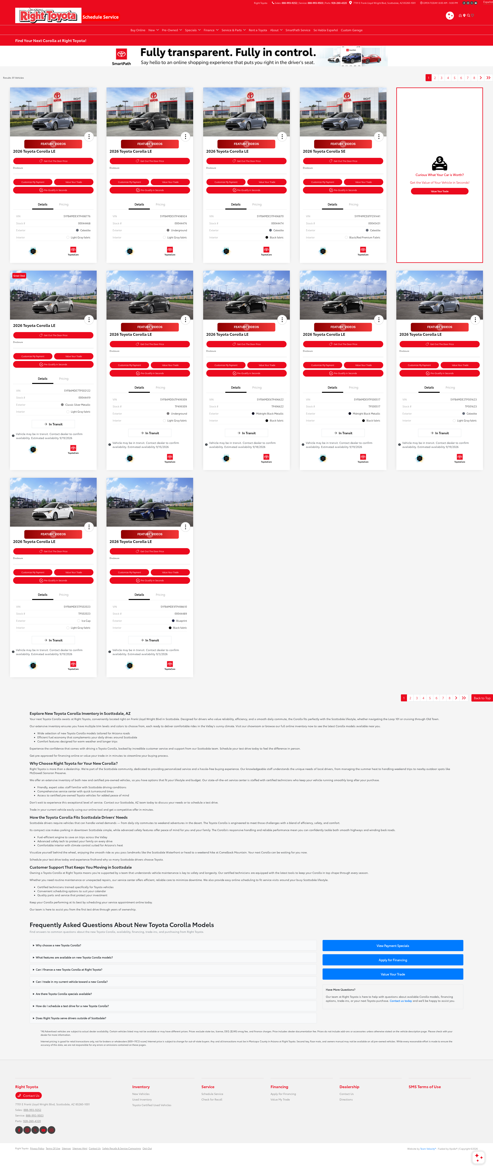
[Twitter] (472, 3)
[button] (89, 136)
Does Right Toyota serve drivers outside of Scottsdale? (71, 1018)
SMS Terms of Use (425, 1086)
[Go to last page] (488, 77)
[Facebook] (464, 3)
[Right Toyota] (48, 15)
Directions (346, 1099)
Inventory (141, 1086)
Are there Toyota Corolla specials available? (64, 994)
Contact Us (30, 1095)
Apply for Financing (393, 959)
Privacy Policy (37, 1148)
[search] (468, 15)
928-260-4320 (339, 2)
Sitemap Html (79, 1148)
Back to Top (482, 698)
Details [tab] (42, 204)
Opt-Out (147, 1148)
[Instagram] (468, 3)
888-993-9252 (289, 2)
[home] (461, 15)
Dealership (349, 1086)
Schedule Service (212, 1094)
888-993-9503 (315, 2)
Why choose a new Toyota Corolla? (58, 945)
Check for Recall (211, 1099)
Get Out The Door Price (55, 160)
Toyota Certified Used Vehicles (151, 1105)
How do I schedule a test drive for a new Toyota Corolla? (72, 1006)
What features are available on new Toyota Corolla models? (74, 957)
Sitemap (66, 1148)
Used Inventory (142, 1099)
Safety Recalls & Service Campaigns (121, 1148)
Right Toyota (22, 1148)
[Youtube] (475, 3)
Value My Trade (280, 1099)
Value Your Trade (73, 181)
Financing (279, 1086)
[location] (350, 3)
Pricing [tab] (64, 204)
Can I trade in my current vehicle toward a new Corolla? (72, 982)
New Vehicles (141, 1094)
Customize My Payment (32, 181)
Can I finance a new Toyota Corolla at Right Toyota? (69, 969)
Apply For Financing (283, 1094)
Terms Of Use (53, 1148)
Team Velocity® (428, 1148)
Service (207, 1086)
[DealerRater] (51, 1130)
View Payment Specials (393, 945)
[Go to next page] (480, 77)
